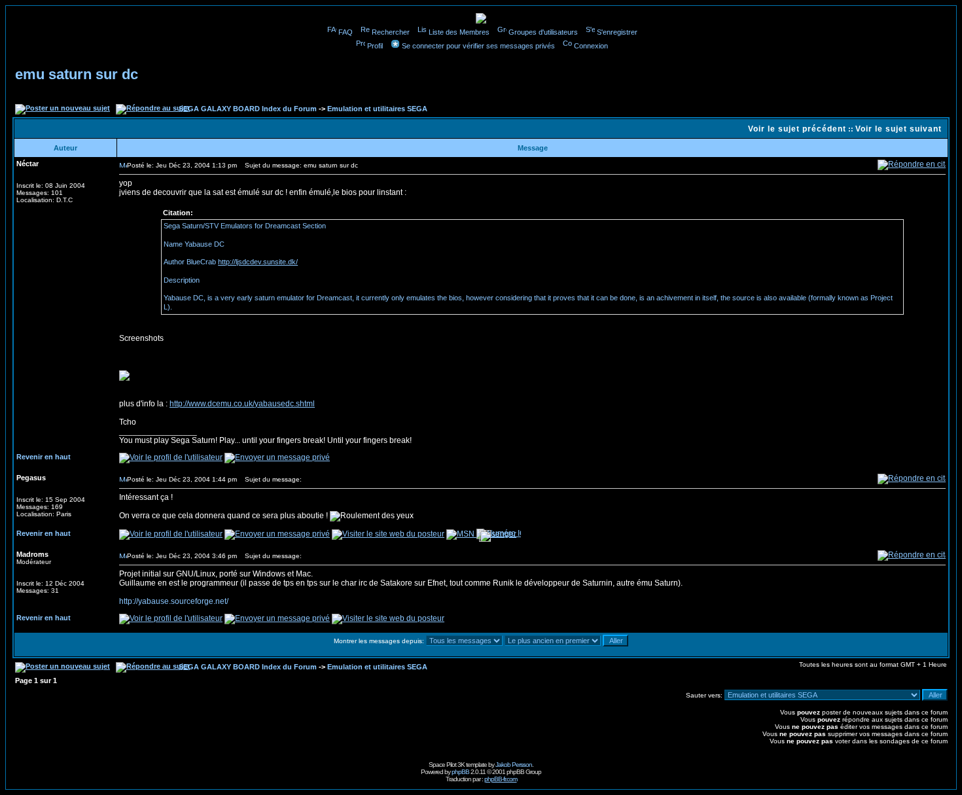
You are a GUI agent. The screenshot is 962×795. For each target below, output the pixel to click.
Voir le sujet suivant (898, 128)
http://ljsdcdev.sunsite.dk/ (258, 262)
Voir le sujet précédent (797, 128)
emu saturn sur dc (76, 74)
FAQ (345, 32)
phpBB (460, 771)
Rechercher (391, 32)
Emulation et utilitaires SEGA (377, 109)
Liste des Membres (459, 32)
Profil (375, 46)
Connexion (591, 46)
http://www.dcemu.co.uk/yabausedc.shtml (242, 403)
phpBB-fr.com (500, 779)
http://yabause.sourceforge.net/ (173, 601)
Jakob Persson (513, 764)
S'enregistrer (617, 32)
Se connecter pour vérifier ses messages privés (478, 46)
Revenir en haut (43, 457)
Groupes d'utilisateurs (543, 32)
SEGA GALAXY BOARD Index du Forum (248, 109)
